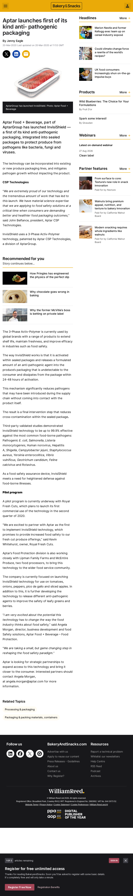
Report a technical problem (107, 751)
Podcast (95, 771)
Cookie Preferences (80, 804)
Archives (96, 776)
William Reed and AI (99, 804)
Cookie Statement (62, 804)
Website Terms (31, 804)
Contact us (53, 771)
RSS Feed (96, 766)
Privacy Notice (46, 804)
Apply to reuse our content (63, 756)
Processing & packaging (20, 709)
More (125, 18)
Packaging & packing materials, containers (31, 717)
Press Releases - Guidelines (63, 761)
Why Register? (55, 776)
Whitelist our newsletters (105, 756)
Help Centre (98, 761)
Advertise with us (57, 751)
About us (52, 766)
